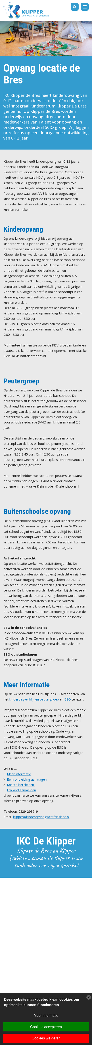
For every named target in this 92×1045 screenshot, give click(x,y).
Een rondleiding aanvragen (27, 779)
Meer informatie (19, 774)
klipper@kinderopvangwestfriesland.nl (41, 816)
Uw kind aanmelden (21, 790)
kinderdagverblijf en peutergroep (34, 699)
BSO (67, 699)
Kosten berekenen (21, 784)
